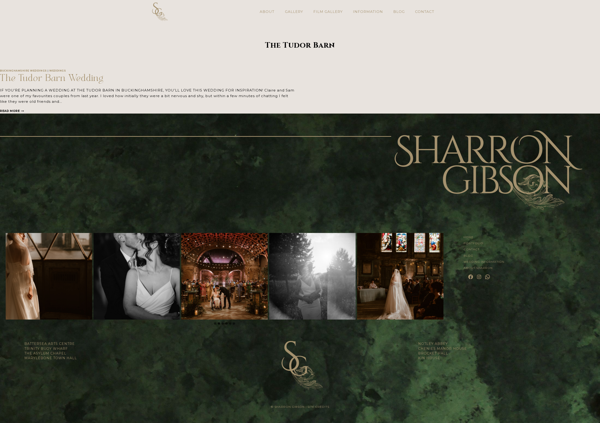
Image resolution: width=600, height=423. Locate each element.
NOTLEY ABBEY (433, 344)
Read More (12, 111)
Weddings (57, 70)
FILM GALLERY (328, 11)
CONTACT (424, 11)
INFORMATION (368, 11)
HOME (469, 237)
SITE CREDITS (318, 406)
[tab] (215, 323)
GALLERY (294, 11)
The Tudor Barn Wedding (51, 79)
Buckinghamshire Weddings (23, 70)
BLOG (399, 11)
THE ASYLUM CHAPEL (45, 353)
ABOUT (267, 11)
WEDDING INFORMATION (484, 261)
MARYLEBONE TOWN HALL (50, 358)
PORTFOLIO (473, 243)
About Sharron (478, 268)
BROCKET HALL (433, 353)
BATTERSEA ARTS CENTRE (49, 344)
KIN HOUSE (429, 358)
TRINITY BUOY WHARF (46, 349)
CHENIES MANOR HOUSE (442, 349)
